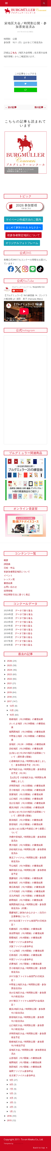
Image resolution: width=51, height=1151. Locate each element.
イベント (8, 575)
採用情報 (8, 590)
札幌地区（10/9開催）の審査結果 (25, 929)
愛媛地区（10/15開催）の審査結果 (26, 878)
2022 (10, 679)
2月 (12, 1107)
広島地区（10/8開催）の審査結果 (25, 955)
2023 (10, 674)
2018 (9, 697)
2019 (9, 692)
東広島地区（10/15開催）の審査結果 (27, 887)
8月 (12, 1084)
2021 (9, 683)
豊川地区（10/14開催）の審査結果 (26, 845)
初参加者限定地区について (23, 235)
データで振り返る (24, 610)
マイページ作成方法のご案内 (23, 219)
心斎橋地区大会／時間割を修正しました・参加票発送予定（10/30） (27, 169)
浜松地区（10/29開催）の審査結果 (26, 748)
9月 (12, 1080)
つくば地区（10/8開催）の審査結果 (26, 950)
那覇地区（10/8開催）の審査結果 (25, 937)
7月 (12, 1089)
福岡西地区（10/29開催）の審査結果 (27, 731)
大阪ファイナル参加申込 (21, 946)
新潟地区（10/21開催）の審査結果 (26, 820)
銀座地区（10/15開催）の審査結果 (26, 882)
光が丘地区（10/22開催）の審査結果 (27, 803)
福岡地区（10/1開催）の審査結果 (25, 1062)
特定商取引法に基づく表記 (17, 594)
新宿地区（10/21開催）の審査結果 (26, 824)
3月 (12, 1102)
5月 (12, 1093)
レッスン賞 (9, 579)
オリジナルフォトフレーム (22, 243)
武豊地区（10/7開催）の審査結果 (25, 963)
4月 (12, 1098)
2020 (10, 688)
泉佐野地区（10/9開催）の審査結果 (26, 933)
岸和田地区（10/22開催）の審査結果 (27, 785)
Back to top (39, 1147)
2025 (10, 665)
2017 (9, 701)
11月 (12, 710)
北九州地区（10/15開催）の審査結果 (27, 895)
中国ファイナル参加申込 (21, 959)
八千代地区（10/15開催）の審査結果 (27, 891)
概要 (6, 560)
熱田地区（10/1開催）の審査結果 (25, 1066)
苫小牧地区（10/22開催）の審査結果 (27, 790)
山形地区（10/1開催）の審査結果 (25, 1058)
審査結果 (8, 583)
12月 (12, 706)
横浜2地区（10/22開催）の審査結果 (26, 807)
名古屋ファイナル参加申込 (22, 1075)
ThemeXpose (18, 1143)
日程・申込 (9, 568)
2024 (10, 670)
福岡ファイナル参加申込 (21, 1071)
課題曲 (7, 564)
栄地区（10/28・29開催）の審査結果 (27, 744)
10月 (12, 715)
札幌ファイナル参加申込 (21, 942)
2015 (9, 1120)
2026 (10, 661)
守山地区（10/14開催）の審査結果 (26, 865)
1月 (11, 1111)
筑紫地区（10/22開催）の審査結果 (26, 794)
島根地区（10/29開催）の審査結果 (26, 719)
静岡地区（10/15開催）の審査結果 (26, 900)
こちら (13, 52)
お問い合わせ (10, 587)
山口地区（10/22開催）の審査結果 (26, 798)
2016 (9, 1116)
